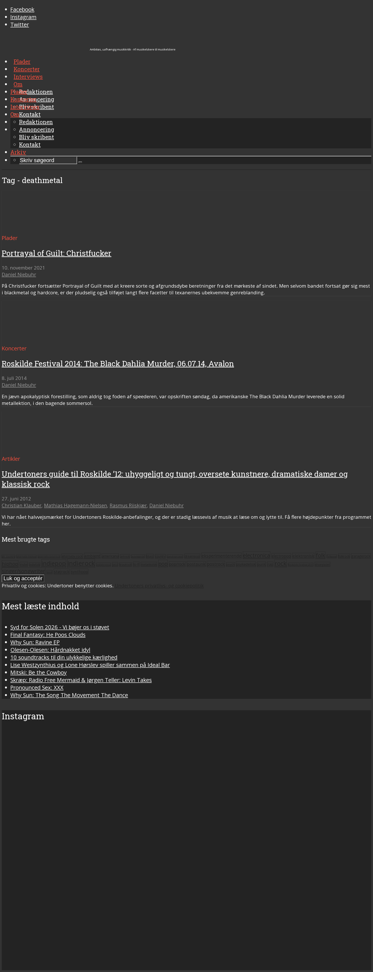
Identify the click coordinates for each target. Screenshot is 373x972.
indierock (81, 563)
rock (280, 563)
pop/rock (177, 564)
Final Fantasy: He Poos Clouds (47, 634)
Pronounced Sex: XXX (36, 687)
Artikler (11, 458)
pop (163, 563)
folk (320, 555)
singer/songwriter (23, 571)
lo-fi (136, 564)
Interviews (25, 106)
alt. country (8, 556)
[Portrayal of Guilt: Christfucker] (42, 230)
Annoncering (36, 129)
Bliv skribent (36, 137)
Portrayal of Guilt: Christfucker (56, 253)
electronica (256, 555)
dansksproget (175, 556)
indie (24, 564)
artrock (125, 556)
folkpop (332, 556)
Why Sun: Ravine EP (35, 642)
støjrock (61, 571)
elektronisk (303, 555)
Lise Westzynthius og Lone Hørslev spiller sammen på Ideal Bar (90, 665)
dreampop (192, 556)
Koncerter (23, 99)
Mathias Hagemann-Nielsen (75, 505)
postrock (216, 564)
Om (14, 114)
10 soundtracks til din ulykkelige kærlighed (63, 657)
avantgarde (137, 556)
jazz (115, 564)
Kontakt (30, 144)
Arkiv (18, 152)
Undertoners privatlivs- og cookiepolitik (159, 585)
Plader (18, 91)
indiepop (54, 563)
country (160, 556)
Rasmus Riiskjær (128, 505)
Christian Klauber (21, 505)
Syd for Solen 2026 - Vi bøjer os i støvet (59, 627)
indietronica (103, 564)
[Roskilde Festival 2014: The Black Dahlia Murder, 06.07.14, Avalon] (42, 341)
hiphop (10, 563)
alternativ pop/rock (49, 556)
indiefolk (34, 564)
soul (49, 572)
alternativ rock (72, 556)
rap (270, 564)
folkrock (344, 556)
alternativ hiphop (26, 556)
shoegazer (322, 564)
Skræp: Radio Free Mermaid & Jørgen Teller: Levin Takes (81, 680)
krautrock (125, 564)
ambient (92, 555)
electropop (281, 555)
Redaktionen (36, 121)
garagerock (360, 555)
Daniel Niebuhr (19, 274)
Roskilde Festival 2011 (300, 564)
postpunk (196, 564)
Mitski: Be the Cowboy (38, 672)
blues (149, 556)
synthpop (79, 571)
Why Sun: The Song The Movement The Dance (69, 695)
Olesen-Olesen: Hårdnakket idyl (50, 650)
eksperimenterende (221, 556)
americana (110, 556)
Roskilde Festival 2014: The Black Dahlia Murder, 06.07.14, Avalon (118, 363)
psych (230, 564)
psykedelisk (246, 564)
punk (261, 564)
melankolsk (149, 564)
